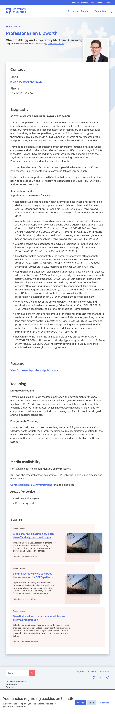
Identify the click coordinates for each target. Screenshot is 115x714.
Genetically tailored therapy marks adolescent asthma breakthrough (39, 618)
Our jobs (80, 671)
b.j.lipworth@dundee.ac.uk (26, 81)
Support (85, 11)
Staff (92, 3)
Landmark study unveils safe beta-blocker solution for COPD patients (33, 575)
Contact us (100, 11)
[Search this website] (110, 11)
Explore (72, 11)
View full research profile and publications (34, 370)
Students (84, 3)
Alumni (99, 3)
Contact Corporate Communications (31, 484)
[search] (32, 673)
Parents (107, 3)
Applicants (75, 3)
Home (9, 26)
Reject (92, 702)
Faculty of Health (56, 43)
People (17, 26)
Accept (80, 702)
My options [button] (104, 702)
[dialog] (57, 701)
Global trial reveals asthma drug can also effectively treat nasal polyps (33, 535)
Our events (91, 671)
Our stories (104, 671)
